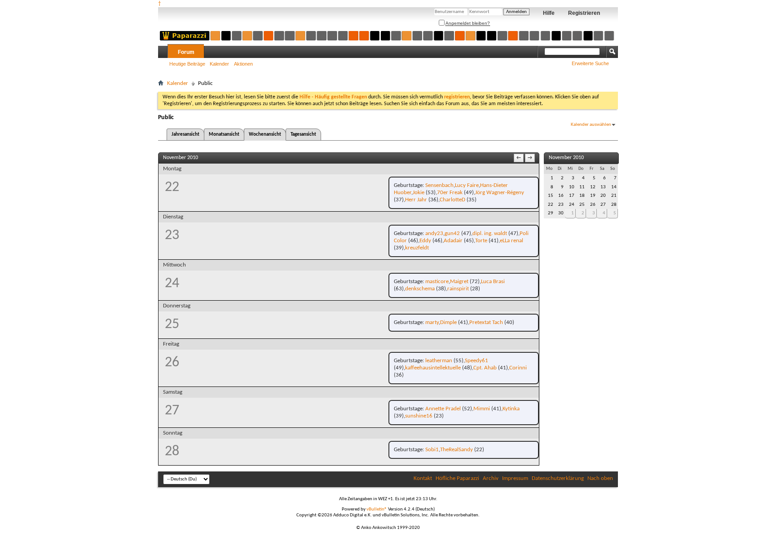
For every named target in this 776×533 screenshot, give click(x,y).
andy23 (434, 233)
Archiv (490, 478)
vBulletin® (376, 509)
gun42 (452, 233)
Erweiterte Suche (590, 63)
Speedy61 (476, 361)
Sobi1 (432, 450)
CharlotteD (452, 200)
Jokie (418, 192)
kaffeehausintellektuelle (433, 368)
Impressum (515, 478)
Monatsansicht (224, 134)
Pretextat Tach (486, 322)
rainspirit (458, 289)
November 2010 (566, 157)
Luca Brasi (493, 281)
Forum (186, 52)
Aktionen (243, 64)
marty (432, 322)
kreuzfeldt (417, 248)
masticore (437, 281)
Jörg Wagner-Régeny (499, 192)
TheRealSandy (456, 450)
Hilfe (549, 13)
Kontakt (423, 478)
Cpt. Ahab (485, 368)
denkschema (420, 289)
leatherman (438, 361)
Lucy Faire (467, 185)
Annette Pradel (443, 409)
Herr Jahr (416, 200)
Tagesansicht (303, 134)
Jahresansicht (185, 134)
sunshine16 (418, 416)
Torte (481, 241)
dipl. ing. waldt (489, 233)
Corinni (518, 368)
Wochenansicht (265, 134)
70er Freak (450, 192)
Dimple (448, 322)
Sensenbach (439, 185)
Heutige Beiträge (187, 64)
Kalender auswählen (591, 124)
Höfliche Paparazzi (457, 478)
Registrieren (584, 13)
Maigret (459, 281)
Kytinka (511, 409)
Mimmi (481, 409)
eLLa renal (511, 241)
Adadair (453, 241)
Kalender (219, 64)
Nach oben (600, 478)
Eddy (425, 241)
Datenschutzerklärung (558, 478)
